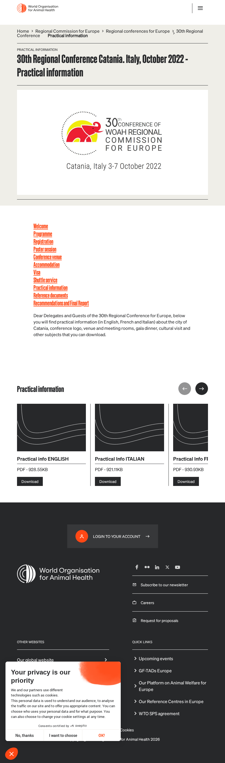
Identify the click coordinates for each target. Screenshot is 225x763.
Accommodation (46, 264)
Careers (147, 602)
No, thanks (24, 735)
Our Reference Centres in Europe (171, 701)
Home (23, 31)
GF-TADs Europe (155, 670)
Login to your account (116, 536)
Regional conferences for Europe (138, 31)
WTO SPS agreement (159, 713)
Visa (36, 272)
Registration (43, 241)
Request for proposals (159, 620)
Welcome (40, 226)
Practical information (50, 287)
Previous (184, 388)
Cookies (127, 729)
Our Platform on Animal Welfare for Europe (172, 686)
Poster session (44, 249)
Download (29, 481)
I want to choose (63, 735)
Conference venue (47, 256)
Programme (42, 233)
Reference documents (50, 295)
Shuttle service (45, 279)
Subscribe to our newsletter (164, 584)
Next (201, 388)
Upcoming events (156, 658)
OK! (102, 735)
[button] (11, 753)
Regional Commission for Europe (67, 31)
